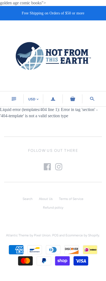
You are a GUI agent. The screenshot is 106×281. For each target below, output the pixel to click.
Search (28, 199)
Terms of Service (71, 199)
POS (55, 235)
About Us (46, 199)
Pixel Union (42, 235)
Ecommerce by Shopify (82, 235)
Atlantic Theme (17, 235)
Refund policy (53, 207)
